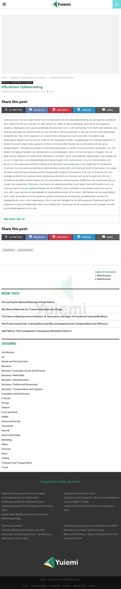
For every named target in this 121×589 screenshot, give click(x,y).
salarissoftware (37, 188)
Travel (5, 467)
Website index (79, 586)
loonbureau (73, 164)
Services (6, 449)
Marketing (7, 440)
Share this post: (104, 275)
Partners (66, 586)
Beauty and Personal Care (15, 361)
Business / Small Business (15, 380)
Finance (6, 407)
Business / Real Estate (13, 375)
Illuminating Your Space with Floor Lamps (84, 530)
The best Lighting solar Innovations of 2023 (23, 530)
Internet (5, 430)
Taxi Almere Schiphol (12, 526)
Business (6, 366)
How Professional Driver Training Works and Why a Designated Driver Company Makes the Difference (55, 323)
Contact (92, 586)
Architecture (8, 352)
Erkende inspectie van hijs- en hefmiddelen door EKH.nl (91, 526)
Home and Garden (11, 421)
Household (7, 426)
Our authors (55, 586)
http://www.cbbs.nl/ (14, 219)
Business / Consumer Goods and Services (23, 370)
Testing (5, 458)
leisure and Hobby (11, 435)
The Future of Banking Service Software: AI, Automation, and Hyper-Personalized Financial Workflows (55, 316)
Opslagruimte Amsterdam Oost (79, 493)
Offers (5, 444)
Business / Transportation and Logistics (17, 82)
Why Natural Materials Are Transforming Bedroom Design (32, 309)
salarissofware (25, 250)
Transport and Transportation (17, 463)
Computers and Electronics (16, 394)
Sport (4, 453)
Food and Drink (9, 412)
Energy (5, 403)
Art (3, 357)
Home (25, 586)
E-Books (6, 398)
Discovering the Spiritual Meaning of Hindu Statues (28, 302)
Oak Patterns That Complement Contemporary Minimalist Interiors (37, 331)
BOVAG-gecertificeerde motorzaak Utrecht (23, 502)
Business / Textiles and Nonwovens (20, 384)
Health (5, 417)
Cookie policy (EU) (39, 586)
